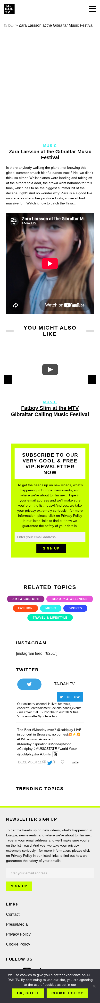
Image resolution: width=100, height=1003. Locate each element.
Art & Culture (25, 599)
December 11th (32, 762)
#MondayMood (60, 744)
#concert (46, 739)
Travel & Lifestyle (50, 617)
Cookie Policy (18, 944)
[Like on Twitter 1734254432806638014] (64, 762)
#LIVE (21, 739)
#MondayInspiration (32, 744)
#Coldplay (25, 749)
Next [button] (92, 379)
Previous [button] (8, 379)
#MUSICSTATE (45, 749)
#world (63, 749)
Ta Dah (9, 25)
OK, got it (28, 993)
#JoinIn (45, 754)
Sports (75, 608)
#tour (73, 749)
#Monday (39, 730)
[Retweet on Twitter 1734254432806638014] (54, 762)
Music (50, 402)
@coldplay (65, 730)
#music (32, 739)
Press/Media (17, 924)
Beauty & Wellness (70, 599)
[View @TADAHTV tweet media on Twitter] (55, 754)
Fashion (25, 608)
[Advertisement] (50, 86)
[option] (50, 383)
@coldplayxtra (28, 754)
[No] (94, 986)
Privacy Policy (18, 934)
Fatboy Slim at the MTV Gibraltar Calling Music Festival (50, 411)
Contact (12, 914)
